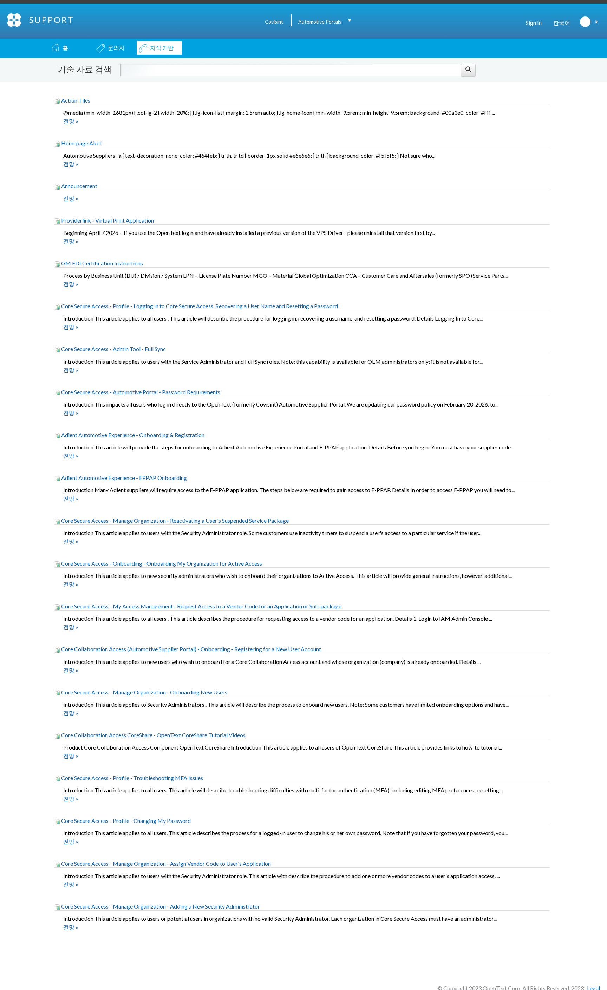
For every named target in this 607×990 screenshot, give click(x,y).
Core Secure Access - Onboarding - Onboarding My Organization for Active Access (161, 563)
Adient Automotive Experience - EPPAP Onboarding (123, 477)
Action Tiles (75, 100)
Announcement (78, 186)
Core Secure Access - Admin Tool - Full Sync (113, 348)
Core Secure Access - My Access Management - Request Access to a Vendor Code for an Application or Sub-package (200, 606)
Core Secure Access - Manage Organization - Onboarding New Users (143, 692)
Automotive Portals (319, 22)
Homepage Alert (81, 143)
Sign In (534, 22)
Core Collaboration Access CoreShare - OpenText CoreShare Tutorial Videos (153, 735)
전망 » (70, 121)
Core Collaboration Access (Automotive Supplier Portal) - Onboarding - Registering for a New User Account (190, 649)
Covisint (274, 22)
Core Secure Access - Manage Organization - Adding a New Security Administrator (160, 906)
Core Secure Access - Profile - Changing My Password (125, 820)
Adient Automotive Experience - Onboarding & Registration (132, 434)
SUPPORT (51, 20)
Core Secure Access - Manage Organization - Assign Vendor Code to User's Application (165, 863)
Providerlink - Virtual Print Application (107, 220)
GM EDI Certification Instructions (101, 263)
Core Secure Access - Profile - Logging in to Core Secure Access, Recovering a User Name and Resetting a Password (199, 306)
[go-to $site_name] (14, 19)
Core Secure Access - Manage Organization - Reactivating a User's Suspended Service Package (174, 520)
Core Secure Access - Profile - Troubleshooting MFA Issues (131, 777)
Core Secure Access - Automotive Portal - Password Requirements (140, 392)
